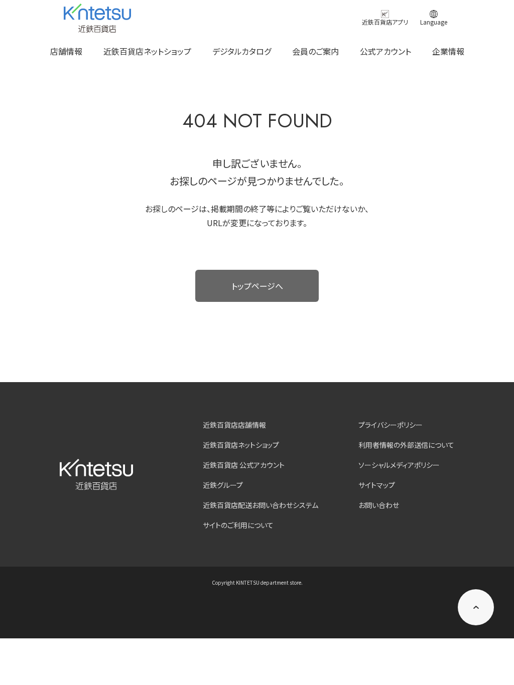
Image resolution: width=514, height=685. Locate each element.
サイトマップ (376, 485)
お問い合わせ (378, 505)
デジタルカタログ (241, 51)
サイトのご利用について (238, 525)
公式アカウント (385, 51)
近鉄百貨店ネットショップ (147, 51)
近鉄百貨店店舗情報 (234, 425)
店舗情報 (66, 51)
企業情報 (448, 51)
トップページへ (257, 286)
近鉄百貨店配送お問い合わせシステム (260, 505)
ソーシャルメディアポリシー (399, 465)
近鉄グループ (223, 485)
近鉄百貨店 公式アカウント (244, 465)
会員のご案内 (315, 51)
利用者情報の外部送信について (406, 445)
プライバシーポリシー (390, 425)
